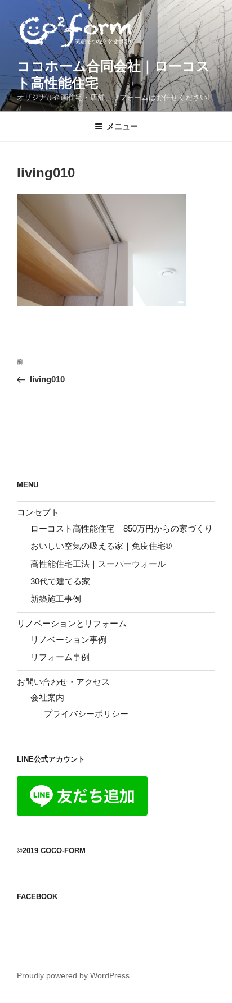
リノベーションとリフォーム (72, 623)
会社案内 (47, 697)
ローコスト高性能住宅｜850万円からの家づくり (121, 528)
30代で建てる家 (60, 581)
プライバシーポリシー (86, 713)
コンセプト (38, 512)
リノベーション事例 (68, 639)
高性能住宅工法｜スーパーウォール (98, 564)
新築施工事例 (55, 598)
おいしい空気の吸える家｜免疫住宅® (101, 546)
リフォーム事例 (60, 657)
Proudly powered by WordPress (73, 975)
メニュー (122, 126)
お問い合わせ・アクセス (63, 681)
